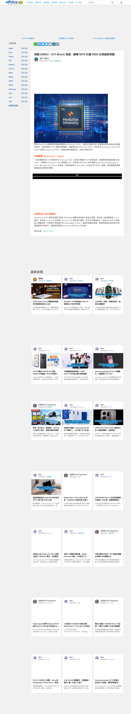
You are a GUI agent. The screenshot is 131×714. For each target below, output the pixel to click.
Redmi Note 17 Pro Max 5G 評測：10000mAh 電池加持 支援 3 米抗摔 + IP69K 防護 (77, 498)
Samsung (12, 89)
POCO (11, 85)
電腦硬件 (49, 281)
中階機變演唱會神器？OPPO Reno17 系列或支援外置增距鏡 (75, 372)
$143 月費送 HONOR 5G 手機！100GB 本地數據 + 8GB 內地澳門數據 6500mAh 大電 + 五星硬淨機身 (46, 372)
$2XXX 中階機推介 (28, 38)
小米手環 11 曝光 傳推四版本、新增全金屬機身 (108, 302)
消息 (22, 48)
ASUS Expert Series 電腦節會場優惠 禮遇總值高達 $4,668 (45, 302)
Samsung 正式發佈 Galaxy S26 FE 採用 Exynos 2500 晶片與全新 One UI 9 (46, 625)
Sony (10, 93)
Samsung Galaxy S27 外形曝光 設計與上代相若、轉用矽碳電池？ (107, 681)
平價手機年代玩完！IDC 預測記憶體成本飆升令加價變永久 (108, 555)
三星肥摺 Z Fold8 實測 (66, 38)
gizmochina (48, 231)
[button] (121, 2)
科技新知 (80, 281)
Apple (11, 48)
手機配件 (49, 477)
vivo (10, 97)
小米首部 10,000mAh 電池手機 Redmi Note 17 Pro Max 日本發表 (77, 625)
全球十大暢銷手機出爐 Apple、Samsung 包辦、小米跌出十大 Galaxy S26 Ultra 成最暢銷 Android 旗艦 (76, 555)
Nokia (11, 77)
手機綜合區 (81, 533)
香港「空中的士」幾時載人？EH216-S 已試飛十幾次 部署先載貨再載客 (46, 429)
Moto (11, 73)
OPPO (11, 81)
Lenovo (11, 69)
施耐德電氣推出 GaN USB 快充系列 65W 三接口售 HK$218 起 (46, 498)
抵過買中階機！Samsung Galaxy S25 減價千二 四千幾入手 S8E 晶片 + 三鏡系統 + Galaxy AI (77, 429)
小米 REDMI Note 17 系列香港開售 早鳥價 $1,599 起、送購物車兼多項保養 (108, 498)
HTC (10, 60)
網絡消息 (57, 61)
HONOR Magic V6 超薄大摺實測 (104, 38)
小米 (10, 101)
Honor (11, 56)
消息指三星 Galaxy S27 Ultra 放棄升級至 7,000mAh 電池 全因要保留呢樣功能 (46, 555)
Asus (10, 52)
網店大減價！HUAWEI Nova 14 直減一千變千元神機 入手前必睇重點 (107, 625)
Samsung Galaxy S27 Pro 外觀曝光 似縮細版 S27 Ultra (107, 372)
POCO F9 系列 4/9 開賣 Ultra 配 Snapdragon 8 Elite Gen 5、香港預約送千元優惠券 (45, 681)
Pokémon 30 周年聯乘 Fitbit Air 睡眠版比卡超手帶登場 (77, 302)
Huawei (12, 65)
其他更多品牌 (13, 105)
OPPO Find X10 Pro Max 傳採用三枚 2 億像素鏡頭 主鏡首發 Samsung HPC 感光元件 (108, 429)
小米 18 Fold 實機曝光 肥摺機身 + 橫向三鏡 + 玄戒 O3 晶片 (77, 681)
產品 (26, 48)
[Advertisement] (77, 78)
